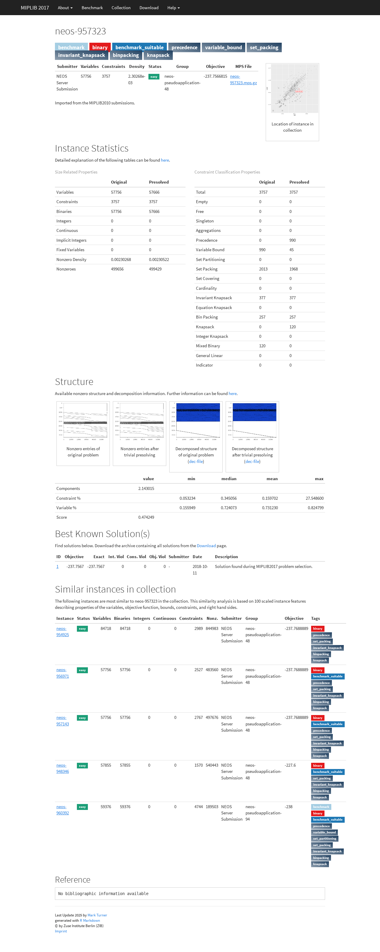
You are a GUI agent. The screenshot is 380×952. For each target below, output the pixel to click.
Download (149, 7)
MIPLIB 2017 (35, 7)
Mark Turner (97, 915)
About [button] (64, 7)
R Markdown (90, 920)
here (165, 160)
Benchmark (92, 7)
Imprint (61, 931)
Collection (121, 7)
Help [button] (172, 7)
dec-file (196, 461)
